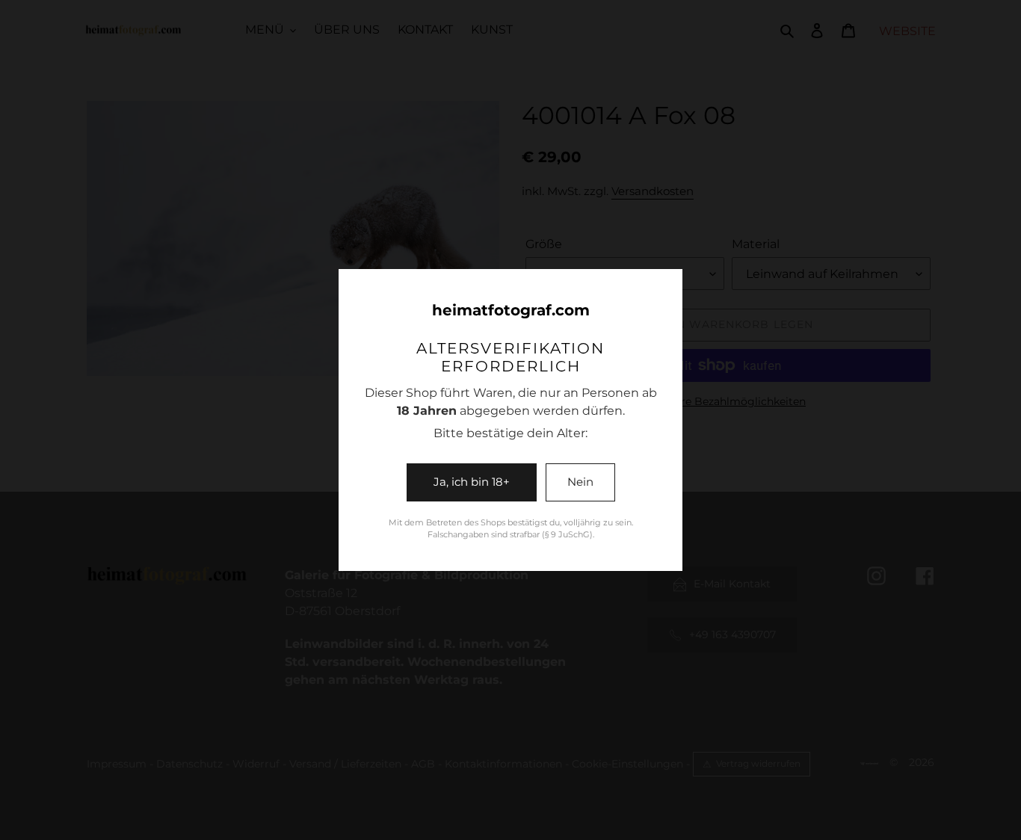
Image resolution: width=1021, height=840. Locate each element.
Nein (580, 482)
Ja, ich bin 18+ (472, 482)
